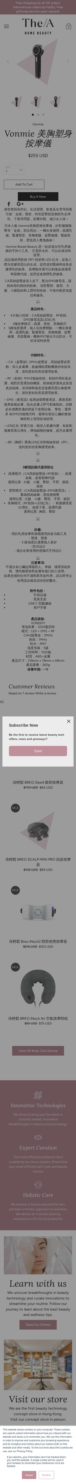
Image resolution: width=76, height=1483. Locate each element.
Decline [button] (46, 1475)
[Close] (69, 721)
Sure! (38, 751)
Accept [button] (29, 1475)
